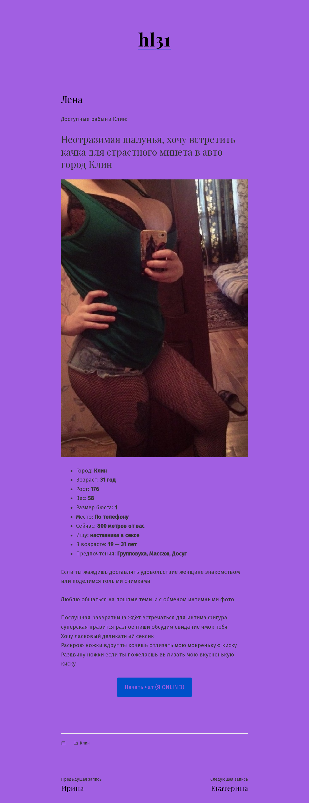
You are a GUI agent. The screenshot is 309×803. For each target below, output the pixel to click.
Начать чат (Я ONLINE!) (154, 687)
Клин (85, 743)
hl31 (154, 39)
